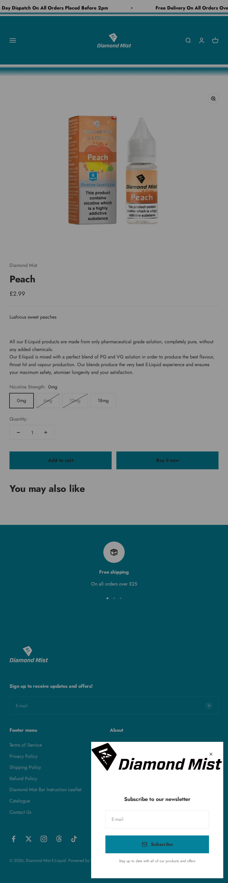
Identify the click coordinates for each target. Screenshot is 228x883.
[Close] (211, 754)
